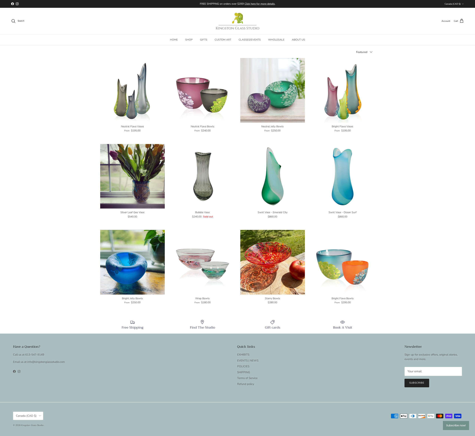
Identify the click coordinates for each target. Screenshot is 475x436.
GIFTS (203, 39)
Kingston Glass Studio (32, 425)
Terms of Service (247, 378)
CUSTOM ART (223, 39)
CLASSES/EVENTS (250, 39)
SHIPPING (243, 372)
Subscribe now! (456, 425)
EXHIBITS (243, 354)
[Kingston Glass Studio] (237, 21)
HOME (174, 39)
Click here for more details (260, 4)
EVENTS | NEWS (247, 360)
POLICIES (243, 366)
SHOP (189, 39)
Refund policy (245, 384)
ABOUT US (298, 39)
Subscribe (416, 383)
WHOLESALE (276, 39)
